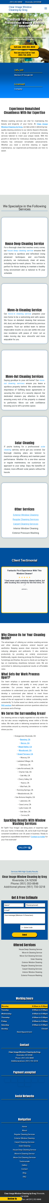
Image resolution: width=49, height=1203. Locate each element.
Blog (24, 1173)
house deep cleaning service (20, 250)
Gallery (23, 847)
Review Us (12, 1198)
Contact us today (38, 837)
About (24, 1131)
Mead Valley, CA (25, 747)
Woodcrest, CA (25, 750)
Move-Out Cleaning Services (24, 1158)
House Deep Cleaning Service (24, 1150)
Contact (24, 1169)
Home (24, 1127)
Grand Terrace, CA (25, 754)
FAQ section (6, 705)
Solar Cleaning (24, 1146)
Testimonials (24, 1161)
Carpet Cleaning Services (25, 524)
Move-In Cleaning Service (25, 1154)
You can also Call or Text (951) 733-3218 (24, 53)
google (24, 1104)
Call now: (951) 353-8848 (24, 47)
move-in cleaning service (19, 314)
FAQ (24, 1177)
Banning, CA (25, 740)
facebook (19, 1104)
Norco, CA (25, 743)
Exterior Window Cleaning (25, 515)
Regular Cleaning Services (26, 519)
